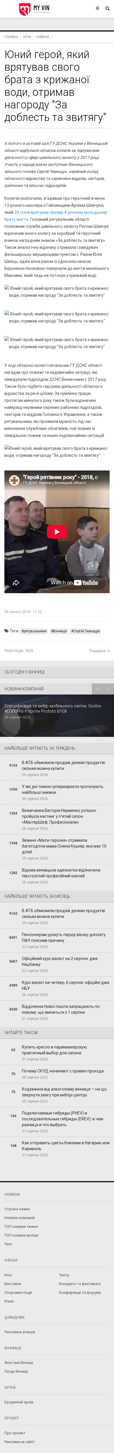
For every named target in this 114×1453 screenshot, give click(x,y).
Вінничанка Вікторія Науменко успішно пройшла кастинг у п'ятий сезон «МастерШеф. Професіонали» (59, 816)
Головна (11, 37)
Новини (42, 37)
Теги (8, 1244)
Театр (64, 1275)
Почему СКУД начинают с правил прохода (63, 1071)
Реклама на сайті (19, 1442)
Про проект (14, 1433)
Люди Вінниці (16, 1371)
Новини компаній (19, 1218)
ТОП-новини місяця (21, 1235)
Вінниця (60, 631)
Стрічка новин (17, 1209)
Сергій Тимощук (86, 631)
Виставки (12, 1284)
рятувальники (35, 631)
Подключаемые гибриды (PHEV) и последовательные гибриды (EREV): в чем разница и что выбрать (62, 1119)
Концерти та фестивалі (80, 1284)
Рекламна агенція (19, 1332)
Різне (8, 1301)
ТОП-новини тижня (21, 1226)
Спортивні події (18, 1292)
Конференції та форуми (80, 1292)
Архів (27, 37)
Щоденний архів (18, 1402)
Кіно (8, 1275)
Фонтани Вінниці (18, 1362)
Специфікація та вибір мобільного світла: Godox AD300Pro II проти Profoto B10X (52, 708)
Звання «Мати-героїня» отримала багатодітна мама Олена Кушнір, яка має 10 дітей (64, 846)
